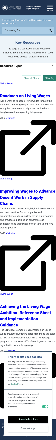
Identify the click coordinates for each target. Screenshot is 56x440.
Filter (47, 78)
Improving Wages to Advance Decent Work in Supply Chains (27, 197)
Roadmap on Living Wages (25, 95)
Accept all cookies (28, 419)
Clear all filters (31, 78)
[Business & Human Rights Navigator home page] (11, 8)
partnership (17, 20)
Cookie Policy (16, 384)
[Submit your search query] (51, 30)
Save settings (28, 428)
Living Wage (6, 83)
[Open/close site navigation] (50, 8)
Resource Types (11, 66)
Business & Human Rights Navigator (33, 8)
